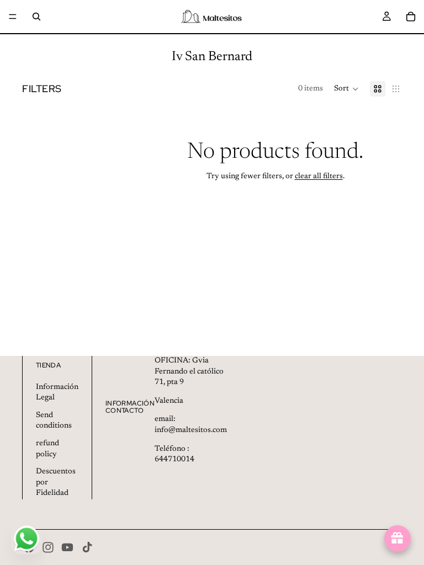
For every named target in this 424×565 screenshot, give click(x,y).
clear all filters (319, 176)
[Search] (36, 16)
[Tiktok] (87, 547)
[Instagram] (48, 547)
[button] (346, 89)
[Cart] (411, 16)
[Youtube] (67, 547)
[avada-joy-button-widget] (397, 538)
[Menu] (12, 16)
